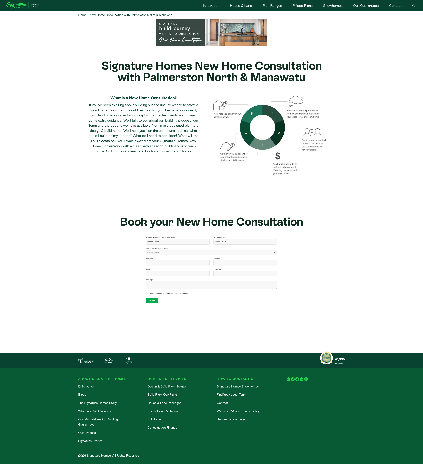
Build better (86, 386)
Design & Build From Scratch (167, 386)
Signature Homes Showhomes (238, 386)
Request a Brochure (231, 419)
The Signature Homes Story (97, 403)
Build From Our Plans (162, 394)
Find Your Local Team (231, 394)
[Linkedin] (306, 377)
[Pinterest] (293, 377)
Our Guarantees (366, 6)
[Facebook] (297, 377)
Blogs (82, 394)
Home (82, 15)
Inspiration (211, 6)
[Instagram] (288, 377)
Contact (395, 6)
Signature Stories (90, 441)
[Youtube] (301, 377)
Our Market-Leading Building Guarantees (98, 421)
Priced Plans (302, 6)
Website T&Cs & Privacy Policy (238, 411)
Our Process (87, 432)
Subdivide (154, 419)
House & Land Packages (164, 403)
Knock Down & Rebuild (163, 411)
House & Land (241, 6)
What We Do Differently (94, 411)
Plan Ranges (272, 6)
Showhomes (333, 6)
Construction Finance (162, 427)
